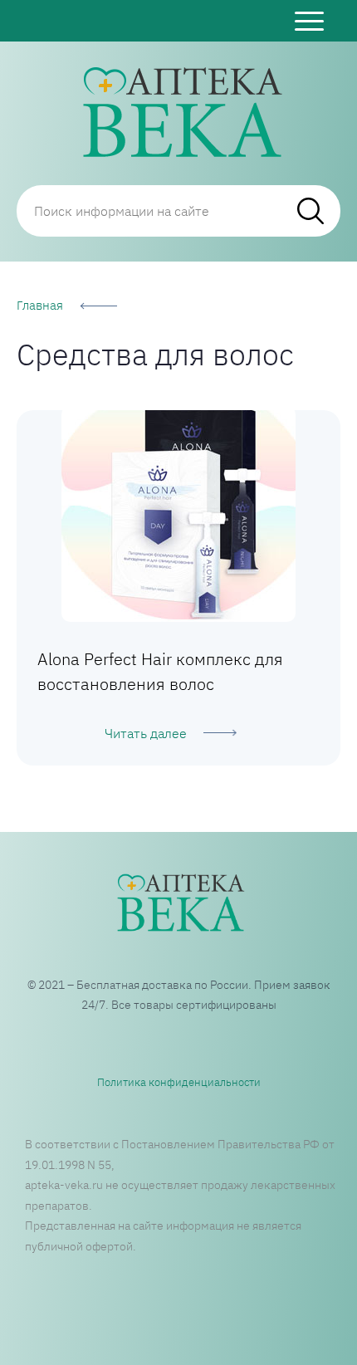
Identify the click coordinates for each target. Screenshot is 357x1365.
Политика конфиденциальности (179, 1082)
